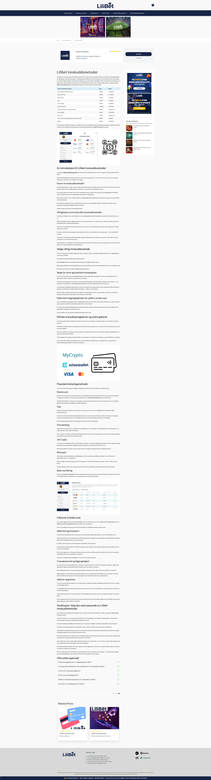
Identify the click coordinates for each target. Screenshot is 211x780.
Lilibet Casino (68, 13)
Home (58, 40)
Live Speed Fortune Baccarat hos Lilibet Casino (99, 761)
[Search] (153, 5)
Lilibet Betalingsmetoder (137, 13)
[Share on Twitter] (116, 693)
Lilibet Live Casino (81, 13)
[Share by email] (119, 693)
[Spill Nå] (65, 55)
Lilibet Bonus (94, 13)
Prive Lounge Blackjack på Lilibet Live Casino (98, 758)
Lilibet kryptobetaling (98, 733)
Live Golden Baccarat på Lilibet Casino (97, 756)
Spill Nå (138, 54)
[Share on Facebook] (113, 693)
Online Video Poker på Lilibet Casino (96, 763)
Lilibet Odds (105, 13)
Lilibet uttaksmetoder (67, 733)
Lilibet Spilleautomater (119, 13)
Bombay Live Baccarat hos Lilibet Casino (97, 759)
